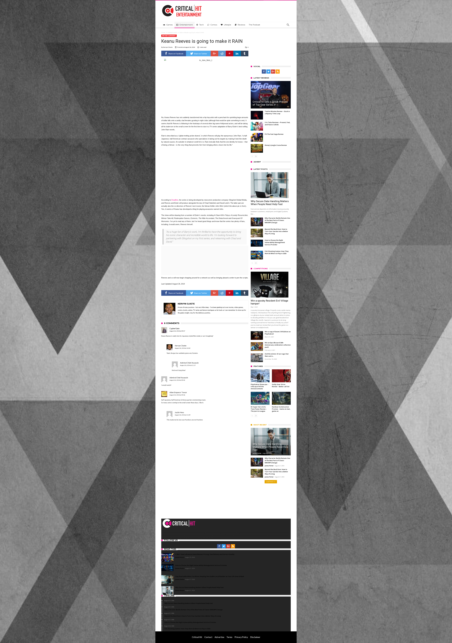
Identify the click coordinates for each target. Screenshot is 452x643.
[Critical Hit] (181, 4)
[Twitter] (268, 71)
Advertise (219, 637)
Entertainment (172, 32)
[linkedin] (237, 53)
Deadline (174, 200)
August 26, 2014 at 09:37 (177, 331)
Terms (229, 637)
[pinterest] (229, 53)
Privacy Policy (241, 637)
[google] (214, 53)
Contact (208, 637)
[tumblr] (244, 53)
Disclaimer (255, 637)
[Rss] (278, 71)
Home (163, 32)
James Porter (257, 453)
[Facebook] (264, 71)
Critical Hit (197, 637)
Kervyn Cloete (168, 47)
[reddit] (222, 53)
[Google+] (273, 71)
